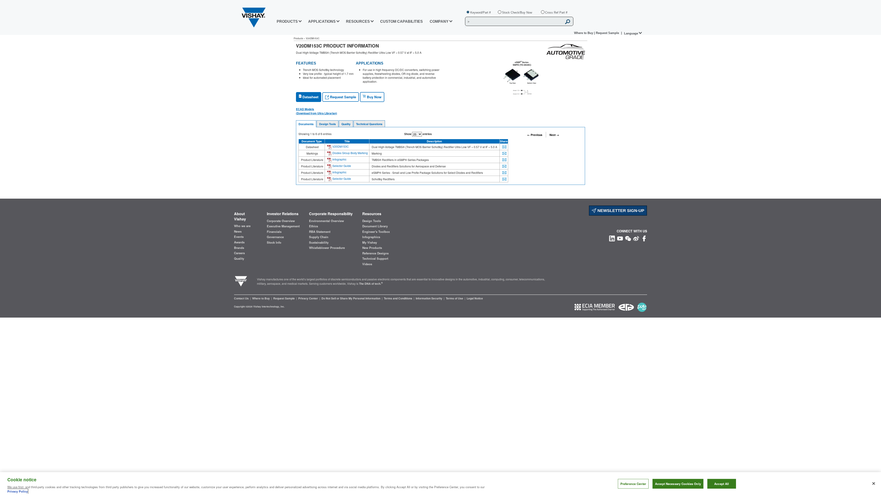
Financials (274, 232)
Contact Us (241, 298)
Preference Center (633, 484)
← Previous (534, 135)
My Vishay (369, 242)
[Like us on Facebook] (644, 238)
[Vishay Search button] (567, 21)
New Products (372, 248)
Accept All (721, 484)
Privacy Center (308, 298)
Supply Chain (318, 237)
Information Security (429, 298)
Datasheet (309, 96)
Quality (346, 124)
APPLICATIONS (322, 21)
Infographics (371, 237)
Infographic (339, 159)
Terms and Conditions (398, 298)
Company (439, 21)
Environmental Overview (326, 221)
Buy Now (374, 96)
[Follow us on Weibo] (636, 238)
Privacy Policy (17, 491)
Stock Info (274, 242)
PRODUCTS (287, 21)
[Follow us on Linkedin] (612, 238)
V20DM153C (340, 146)
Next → (554, 135)
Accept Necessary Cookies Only (678, 484)
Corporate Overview (281, 221)
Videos (367, 264)
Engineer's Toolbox (376, 232)
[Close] (874, 484)
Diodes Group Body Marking (350, 153)
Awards (239, 242)
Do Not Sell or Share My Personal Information (351, 298)
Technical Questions (369, 124)
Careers (239, 253)
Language (631, 33)
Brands (239, 248)
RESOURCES (358, 21)
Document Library (375, 226)
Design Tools (327, 124)
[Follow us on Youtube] (620, 238)
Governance (275, 237)
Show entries (418, 134)
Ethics (313, 226)
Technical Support (375, 258)
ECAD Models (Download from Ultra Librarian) (316, 111)
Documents (306, 124)
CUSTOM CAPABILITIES (401, 21)
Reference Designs (375, 253)
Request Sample (342, 96)
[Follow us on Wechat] (628, 238)
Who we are (242, 226)
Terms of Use (455, 298)
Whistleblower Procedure (327, 248)
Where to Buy (584, 33)
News (238, 231)
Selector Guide (341, 166)
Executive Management (283, 226)
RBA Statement (319, 232)
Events (239, 237)
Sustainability (319, 242)
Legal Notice (475, 298)
